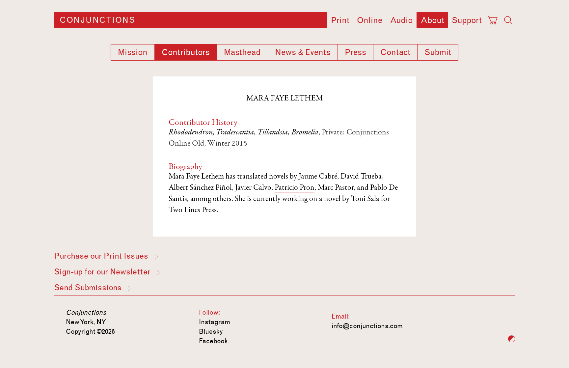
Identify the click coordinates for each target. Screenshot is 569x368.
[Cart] (493, 18)
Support (467, 20)
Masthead (242, 52)
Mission (133, 52)
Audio (401, 20)
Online (369, 20)
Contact (395, 52)
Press (355, 52)
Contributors (186, 52)
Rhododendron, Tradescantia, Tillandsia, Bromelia (243, 133)
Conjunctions (97, 20)
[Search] (508, 20)
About (432, 20)
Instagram (214, 322)
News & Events (303, 52)
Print (340, 20)
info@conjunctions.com (367, 326)
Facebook (213, 341)
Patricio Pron (294, 188)
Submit (437, 52)
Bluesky (211, 331)
